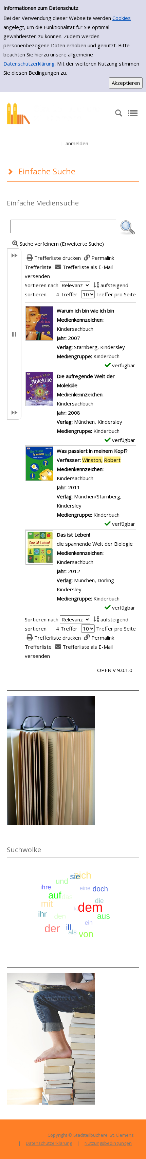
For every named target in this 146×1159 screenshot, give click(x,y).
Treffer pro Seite (116, 294)
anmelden (77, 143)
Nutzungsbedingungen (108, 1143)
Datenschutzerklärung (29, 63)
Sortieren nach (41, 285)
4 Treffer (66, 294)
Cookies (121, 18)
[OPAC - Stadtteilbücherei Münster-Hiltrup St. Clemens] (56, 112)
